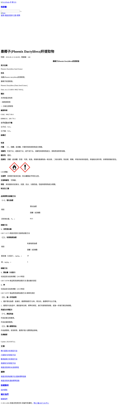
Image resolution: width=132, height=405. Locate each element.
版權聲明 (5, 385)
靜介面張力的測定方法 (9, 351)
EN (15, 2)
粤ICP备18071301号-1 (41, 403)
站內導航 (4, 390)
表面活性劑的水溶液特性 (10, 367)
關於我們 (5, 394)
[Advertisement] (66, 32)
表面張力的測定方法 (8, 363)
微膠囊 (4, 7)
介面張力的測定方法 (8, 355)
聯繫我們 (4, 399)
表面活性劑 (9, 15)
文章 (14, 15)
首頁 (2, 15)
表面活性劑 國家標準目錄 (10, 380)
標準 (18, 15)
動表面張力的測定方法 (9, 359)
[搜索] (21, 11)
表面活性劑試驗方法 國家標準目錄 (13, 376)
